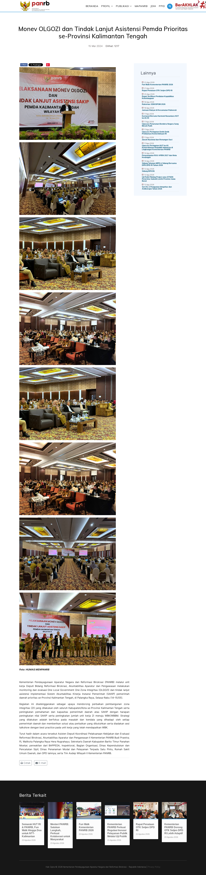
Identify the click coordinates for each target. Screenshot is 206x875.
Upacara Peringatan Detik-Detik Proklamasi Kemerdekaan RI (155, 133)
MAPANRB (141, 6)
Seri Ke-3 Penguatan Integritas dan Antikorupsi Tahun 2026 (157, 188)
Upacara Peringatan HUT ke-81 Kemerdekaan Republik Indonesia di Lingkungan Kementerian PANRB (157, 148)
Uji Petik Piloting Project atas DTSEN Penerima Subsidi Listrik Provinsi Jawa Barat (158, 179)
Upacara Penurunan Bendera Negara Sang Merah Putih (160, 125)
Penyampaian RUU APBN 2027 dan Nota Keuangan (159, 156)
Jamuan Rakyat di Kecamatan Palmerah (159, 110)
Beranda (92, 6)
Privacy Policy (154, 867)
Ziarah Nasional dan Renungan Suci (157, 140)
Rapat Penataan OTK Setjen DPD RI (157, 90)
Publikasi (122, 6)
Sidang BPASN (148, 171)
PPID (162, 6)
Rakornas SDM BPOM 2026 (153, 104)
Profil (105, 6)
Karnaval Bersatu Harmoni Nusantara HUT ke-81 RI (160, 117)
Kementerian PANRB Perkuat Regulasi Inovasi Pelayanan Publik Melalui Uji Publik (117, 830)
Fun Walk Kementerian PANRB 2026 (157, 85)
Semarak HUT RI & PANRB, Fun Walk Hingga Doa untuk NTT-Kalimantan (31, 830)
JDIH (153, 6)
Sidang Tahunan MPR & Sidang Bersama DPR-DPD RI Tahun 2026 (159, 164)
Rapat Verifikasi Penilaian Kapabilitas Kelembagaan (158, 97)
